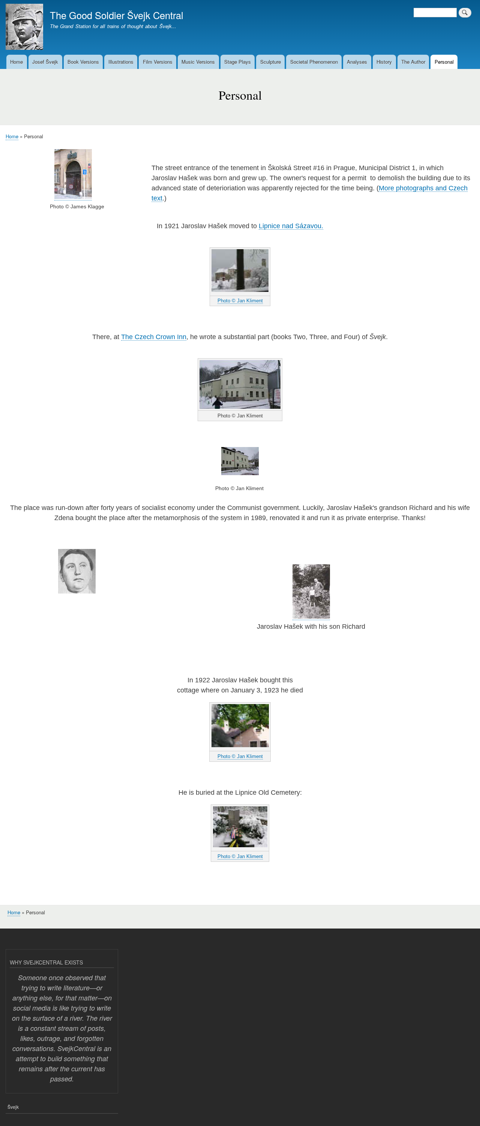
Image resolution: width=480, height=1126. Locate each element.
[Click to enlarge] (73, 197)
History (384, 61)
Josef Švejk (45, 61)
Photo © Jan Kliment (240, 301)
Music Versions (198, 61)
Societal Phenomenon (314, 61)
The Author (413, 61)
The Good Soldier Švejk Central (116, 15)
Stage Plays (237, 61)
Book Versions (83, 61)
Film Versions (157, 61)
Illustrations (121, 61)
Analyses (357, 61)
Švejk (13, 1107)
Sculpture (270, 61)
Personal (444, 61)
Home (16, 61)
